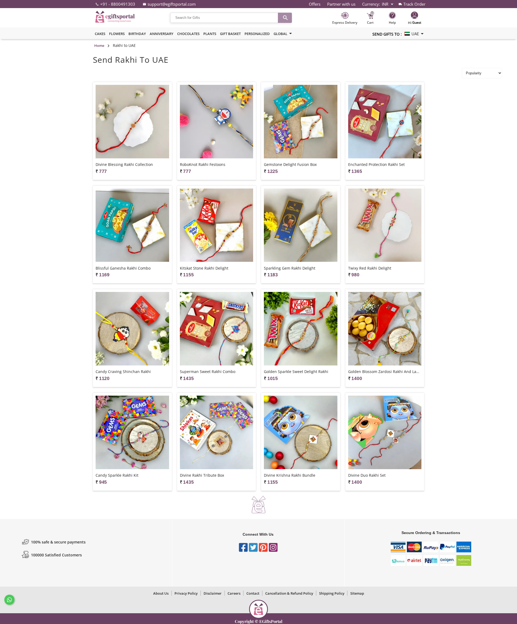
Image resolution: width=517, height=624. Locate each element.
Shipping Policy (331, 593)
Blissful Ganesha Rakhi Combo (123, 268)
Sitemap (357, 593)
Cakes (100, 33)
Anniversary (161, 33)
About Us (161, 593)
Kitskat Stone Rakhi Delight (204, 268)
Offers (314, 4)
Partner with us (341, 4)
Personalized (257, 33)
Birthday (137, 33)
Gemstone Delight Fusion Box (290, 164)
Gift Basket (230, 33)
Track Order (414, 4)
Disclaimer (213, 593)
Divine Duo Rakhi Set (367, 475)
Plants (209, 33)
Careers (234, 593)
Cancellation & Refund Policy (289, 593)
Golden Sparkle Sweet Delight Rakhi (296, 371)
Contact (252, 593)
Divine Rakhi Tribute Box (202, 475)
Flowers (117, 33)
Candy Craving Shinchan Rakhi (123, 371)
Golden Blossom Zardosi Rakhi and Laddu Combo (385, 371)
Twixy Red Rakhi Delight (369, 268)
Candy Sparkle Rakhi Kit (117, 475)
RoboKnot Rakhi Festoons (202, 164)
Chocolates (188, 33)
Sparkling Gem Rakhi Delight (289, 268)
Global (280, 33)
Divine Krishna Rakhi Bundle (289, 475)
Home (99, 45)
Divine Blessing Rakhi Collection (124, 164)
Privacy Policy (186, 593)
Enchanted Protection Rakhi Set (376, 164)
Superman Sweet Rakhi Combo (207, 371)
